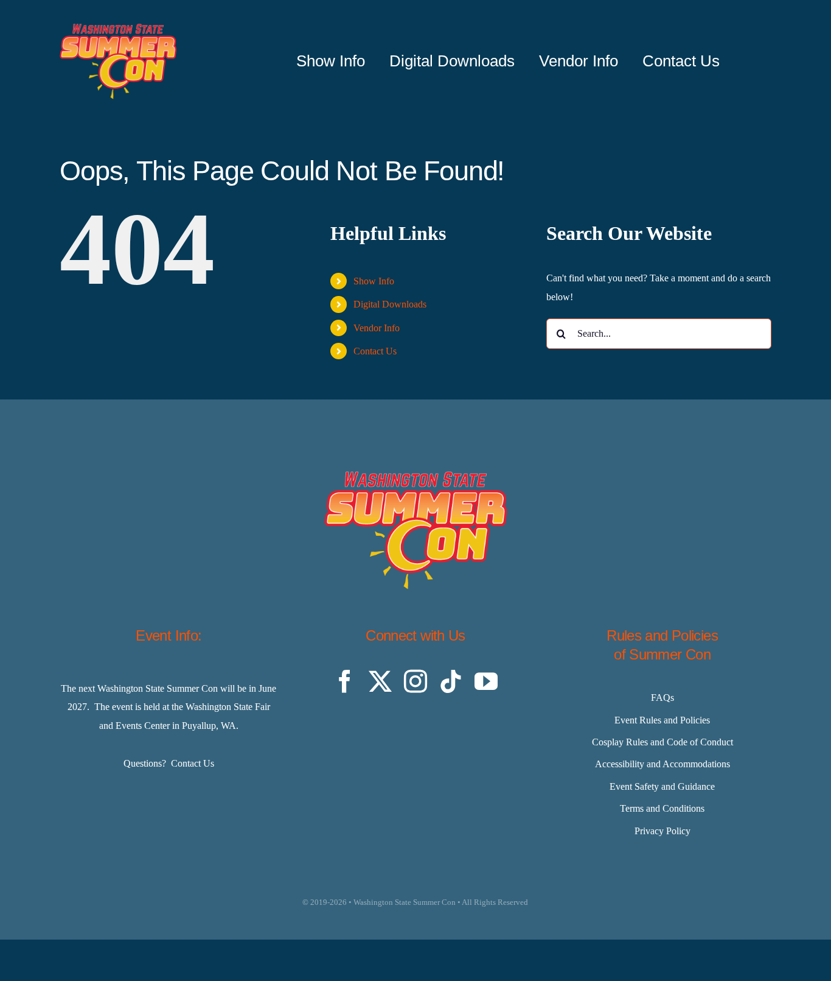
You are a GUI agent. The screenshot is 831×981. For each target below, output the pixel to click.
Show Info (373, 281)
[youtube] (486, 681)
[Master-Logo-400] (118, 28)
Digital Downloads (389, 304)
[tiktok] (450, 681)
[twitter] (380, 681)
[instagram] (415, 681)
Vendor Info (376, 328)
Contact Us (375, 351)
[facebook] (344, 681)
